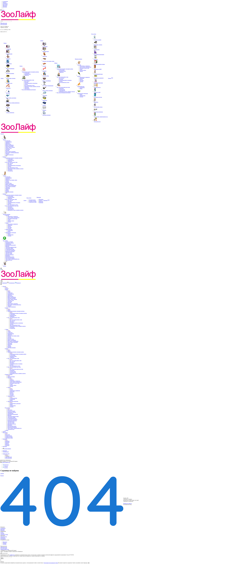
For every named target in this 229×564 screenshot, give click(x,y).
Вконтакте (6, 464)
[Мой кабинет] (1, 268)
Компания (7, 441)
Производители (3, 536)
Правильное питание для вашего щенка (18, 354)
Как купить (7, 434)
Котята (9, 310)
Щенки (9, 350)
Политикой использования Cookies (51, 562)
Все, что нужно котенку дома (16, 319)
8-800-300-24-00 (3, 23)
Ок (88, 562)
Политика (2, 530)
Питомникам (3, 538)
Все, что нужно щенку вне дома (16, 369)
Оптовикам (2, 537)
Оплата (1, 532)
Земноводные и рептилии (15, 403)
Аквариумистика (13, 398)
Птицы (11, 389)
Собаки (9, 331)
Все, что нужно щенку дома (15, 360)
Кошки (9, 291)
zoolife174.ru (12, 554)
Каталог (7, 288)
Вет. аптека (10, 409)
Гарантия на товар (4, 534)
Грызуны (12, 379)
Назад (6, 287)
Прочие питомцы (11, 376)
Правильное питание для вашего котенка (18, 313)
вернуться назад (128, 504)
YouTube (6, 467)
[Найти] (0, 22)
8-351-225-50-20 (3, 24)
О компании (2, 528)
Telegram (6, 466)
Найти (2, 558)
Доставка (2, 533)
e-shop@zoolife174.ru (6, 462)
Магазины (2, 529)
